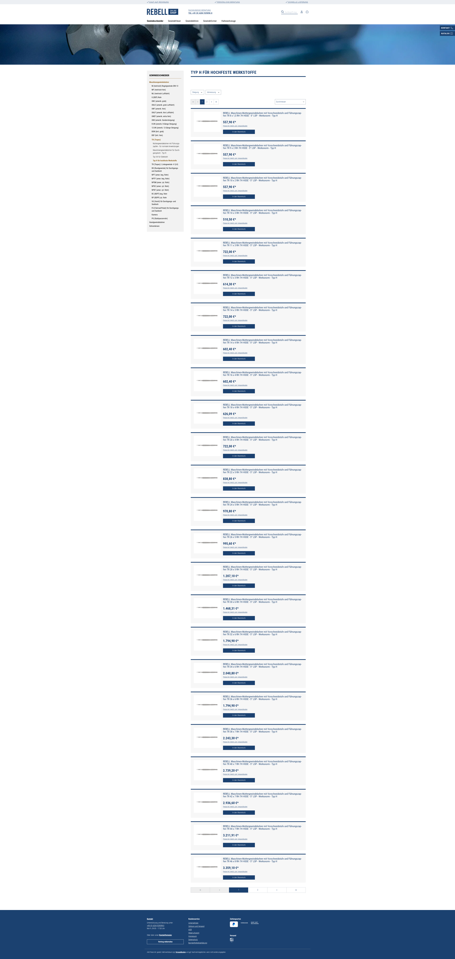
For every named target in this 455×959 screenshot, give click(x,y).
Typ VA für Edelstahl (160, 157)
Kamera (155, 215)
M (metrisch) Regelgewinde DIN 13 (165, 86)
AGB (190, 930)
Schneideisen (154, 226)
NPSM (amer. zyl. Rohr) (160, 182)
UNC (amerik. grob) (159, 101)
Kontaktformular (165, 935)
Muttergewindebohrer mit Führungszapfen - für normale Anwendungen (166, 144)
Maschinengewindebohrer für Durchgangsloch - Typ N (166, 151)
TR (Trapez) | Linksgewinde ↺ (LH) (165, 164)
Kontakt (150, 919)
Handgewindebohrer (157, 222)
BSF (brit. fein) (157, 135)
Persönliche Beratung (228, 2)
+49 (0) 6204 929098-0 (155, 925)
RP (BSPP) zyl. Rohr (159, 197)
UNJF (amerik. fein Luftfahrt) (163, 112)
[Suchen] (283, 11)
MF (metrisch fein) (159, 90)
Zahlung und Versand (196, 926)
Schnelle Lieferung (298, 2)
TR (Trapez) (156, 140)
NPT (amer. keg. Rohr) (160, 175)
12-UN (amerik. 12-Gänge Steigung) (165, 128)
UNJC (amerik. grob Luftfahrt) (163, 105)
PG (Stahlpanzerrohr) (160, 218)
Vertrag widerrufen (165, 942)
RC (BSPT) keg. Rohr (159, 194)
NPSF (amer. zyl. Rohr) (160, 190)
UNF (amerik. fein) (159, 109)
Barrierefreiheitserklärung (197, 943)
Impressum (192, 936)
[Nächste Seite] (211, 102)
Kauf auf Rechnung (159, 2)
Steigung (195, 92)
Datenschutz (193, 939)
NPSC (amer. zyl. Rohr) (160, 186)
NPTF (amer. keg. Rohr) (160, 178)
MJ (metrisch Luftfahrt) (161, 93)
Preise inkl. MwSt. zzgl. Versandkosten (235, 126)
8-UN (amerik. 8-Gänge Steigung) (164, 124)
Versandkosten (181, 952)
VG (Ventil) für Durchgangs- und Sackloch (164, 202)
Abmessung (211, 92)
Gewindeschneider (159, 75)
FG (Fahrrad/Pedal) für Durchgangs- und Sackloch (165, 209)
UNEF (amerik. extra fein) (161, 116)
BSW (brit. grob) (158, 131)
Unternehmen (193, 923)
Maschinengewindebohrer (159, 82)
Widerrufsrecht (193, 933)
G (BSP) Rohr (157, 97)
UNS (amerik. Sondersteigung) (163, 120)
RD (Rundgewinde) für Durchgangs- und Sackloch (165, 169)
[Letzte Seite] (216, 102)
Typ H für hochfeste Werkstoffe (165, 160)
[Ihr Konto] (301, 11)
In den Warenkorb (239, 132)
